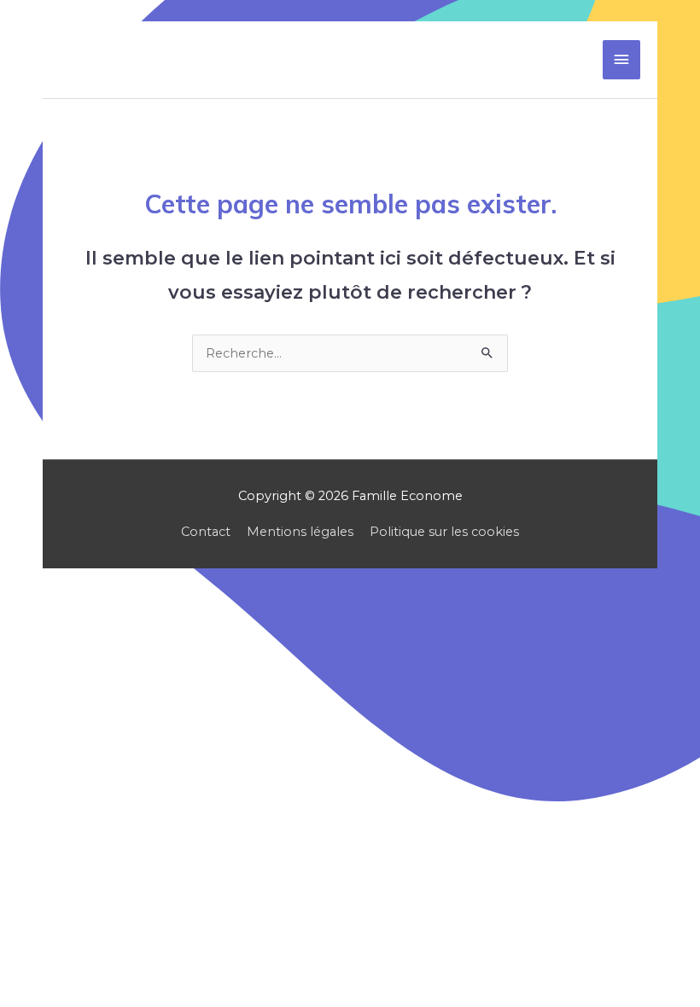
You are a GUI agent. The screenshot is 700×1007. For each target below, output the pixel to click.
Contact (205, 531)
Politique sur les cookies (444, 531)
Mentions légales (300, 531)
